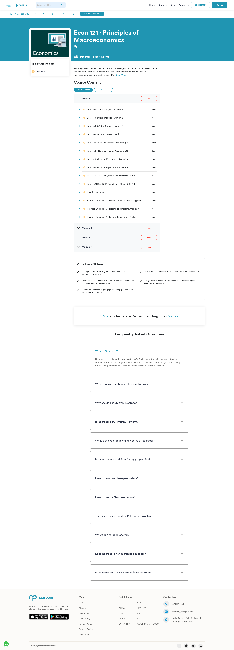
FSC (139, 613)
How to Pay (84, 618)
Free (149, 98)
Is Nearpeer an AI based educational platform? (123, 572)
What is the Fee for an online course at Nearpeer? (125, 440)
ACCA (122, 608)
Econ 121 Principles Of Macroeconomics (92, 14)
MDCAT (122, 618)
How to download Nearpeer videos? (117, 478)
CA (120, 602)
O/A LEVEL (142, 608)
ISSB (121, 613)
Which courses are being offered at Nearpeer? (123, 384)
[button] (8, 5)
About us (83, 608)
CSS (139, 602)
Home (82, 602)
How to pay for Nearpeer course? (115, 497)
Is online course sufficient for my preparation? (122, 459)
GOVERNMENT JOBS (148, 623)
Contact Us (84, 613)
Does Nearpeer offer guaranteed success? (120, 553)
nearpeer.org (22, 13)
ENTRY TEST (125, 623)
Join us (220, 5)
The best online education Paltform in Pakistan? (123, 516)
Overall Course (83, 89)
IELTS (140, 618)
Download (84, 634)
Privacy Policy (85, 623)
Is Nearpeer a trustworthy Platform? (116, 421)
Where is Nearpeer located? (112, 534)
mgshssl (63, 14)
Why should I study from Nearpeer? (116, 402)
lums (44, 14)
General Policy (86, 629)
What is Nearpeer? (106, 351)
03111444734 (200, 5)
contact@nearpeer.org (182, 611)
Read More (121, 75)
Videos (103, 89)
